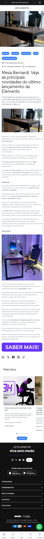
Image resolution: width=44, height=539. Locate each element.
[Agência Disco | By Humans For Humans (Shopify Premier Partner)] (22, 516)
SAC (29, 460)
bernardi (6, 53)
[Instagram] (12, 460)
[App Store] (15, 475)
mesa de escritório (9, 58)
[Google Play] (29, 475)
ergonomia (22, 289)
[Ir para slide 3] (19, 433)
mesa (36, 53)
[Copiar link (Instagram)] (18, 357)
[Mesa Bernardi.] (22, 347)
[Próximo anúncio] (34, 2)
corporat (15, 53)
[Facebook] (23, 460)
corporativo (26, 53)
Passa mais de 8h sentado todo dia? (18, 409)
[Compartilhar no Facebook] (13, 357)
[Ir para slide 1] (16, 433)
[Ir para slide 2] (18, 433)
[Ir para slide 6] (24, 433)
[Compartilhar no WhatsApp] (3, 357)
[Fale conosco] (39, 527)
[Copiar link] (23, 357)
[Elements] (22, 8)
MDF (34, 162)
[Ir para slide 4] (21, 433)
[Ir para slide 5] (22, 433)
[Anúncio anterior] (5, 2)
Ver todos (22, 438)
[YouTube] (20, 460)
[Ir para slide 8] (27, 433)
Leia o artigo (9, 426)
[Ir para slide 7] (25, 433)
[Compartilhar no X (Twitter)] (8, 357)
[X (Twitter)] (16, 460)
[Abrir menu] (39, 2)
